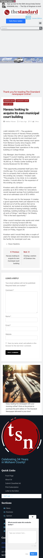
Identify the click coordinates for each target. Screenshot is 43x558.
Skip (26, 554)
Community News (22, 101)
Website (8, 334)
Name (8, 316)
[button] (40, 23)
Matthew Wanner (11, 121)
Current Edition (37, 18)
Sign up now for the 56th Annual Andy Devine (18, 4)
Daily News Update (15, 21)
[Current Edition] (28, 17)
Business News (9, 101)
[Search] (40, 28)
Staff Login (7, 496)
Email (8, 325)
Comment (10, 290)
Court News (8, 104)
